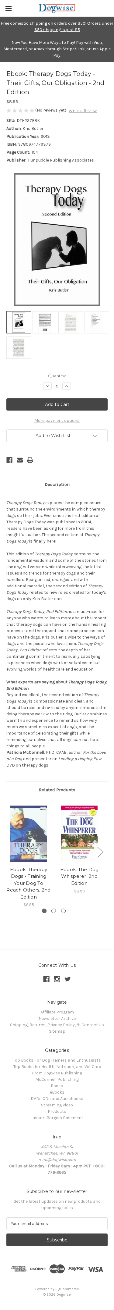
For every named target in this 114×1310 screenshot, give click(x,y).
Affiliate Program (57, 1012)
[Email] (20, 460)
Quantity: (57, 375)
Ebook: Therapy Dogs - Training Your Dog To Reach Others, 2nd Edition (28, 883)
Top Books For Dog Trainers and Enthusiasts (57, 1060)
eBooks (57, 1092)
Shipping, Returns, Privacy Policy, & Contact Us (57, 1024)
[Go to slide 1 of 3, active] (44, 911)
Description (57, 484)
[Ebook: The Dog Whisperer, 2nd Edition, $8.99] (79, 834)
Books (57, 1085)
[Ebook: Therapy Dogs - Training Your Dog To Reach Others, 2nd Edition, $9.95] (28, 834)
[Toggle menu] (8, 8)
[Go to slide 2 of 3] (53, 911)
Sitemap (57, 1031)
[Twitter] (67, 979)
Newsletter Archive (57, 1018)
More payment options (57, 420)
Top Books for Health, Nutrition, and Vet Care (57, 1066)
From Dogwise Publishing (57, 1073)
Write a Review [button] (83, 110)
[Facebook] (9, 460)
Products (57, 1111)
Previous (8, 851)
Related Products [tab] (57, 789)
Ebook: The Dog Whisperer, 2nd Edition (79, 876)
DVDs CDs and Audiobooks (57, 1098)
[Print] (30, 460)
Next (100, 851)
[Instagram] (57, 979)
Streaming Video (57, 1105)
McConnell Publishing (57, 1079)
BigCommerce (67, 1289)
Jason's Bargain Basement (57, 1117)
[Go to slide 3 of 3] (63, 911)
